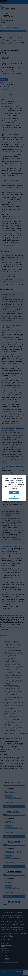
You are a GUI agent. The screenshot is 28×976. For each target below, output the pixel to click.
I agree (14, 492)
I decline (14, 497)
